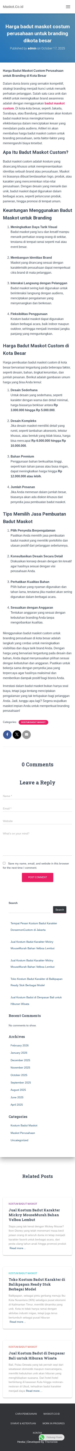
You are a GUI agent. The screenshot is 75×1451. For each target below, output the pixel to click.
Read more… (18, 1248)
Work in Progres (53, 1423)
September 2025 (21, 1082)
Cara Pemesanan (26, 1414)
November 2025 (20, 1067)
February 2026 (20, 1045)
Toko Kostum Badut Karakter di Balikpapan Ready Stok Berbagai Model (37, 1284)
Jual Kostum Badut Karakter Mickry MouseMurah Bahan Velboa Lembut (34, 1215)
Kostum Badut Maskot (33, 722)
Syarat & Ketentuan (23, 1423)
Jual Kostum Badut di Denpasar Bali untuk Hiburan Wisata (37, 1355)
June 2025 (17, 1097)
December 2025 (20, 1060)
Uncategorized (19, 1140)
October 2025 (19, 1075)
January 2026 (19, 1052)
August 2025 (18, 1089)
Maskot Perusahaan (23, 1132)
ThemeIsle (51, 1441)
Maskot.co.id (51, 1414)
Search (13, 902)
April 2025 (17, 1104)
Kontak (37, 1433)
